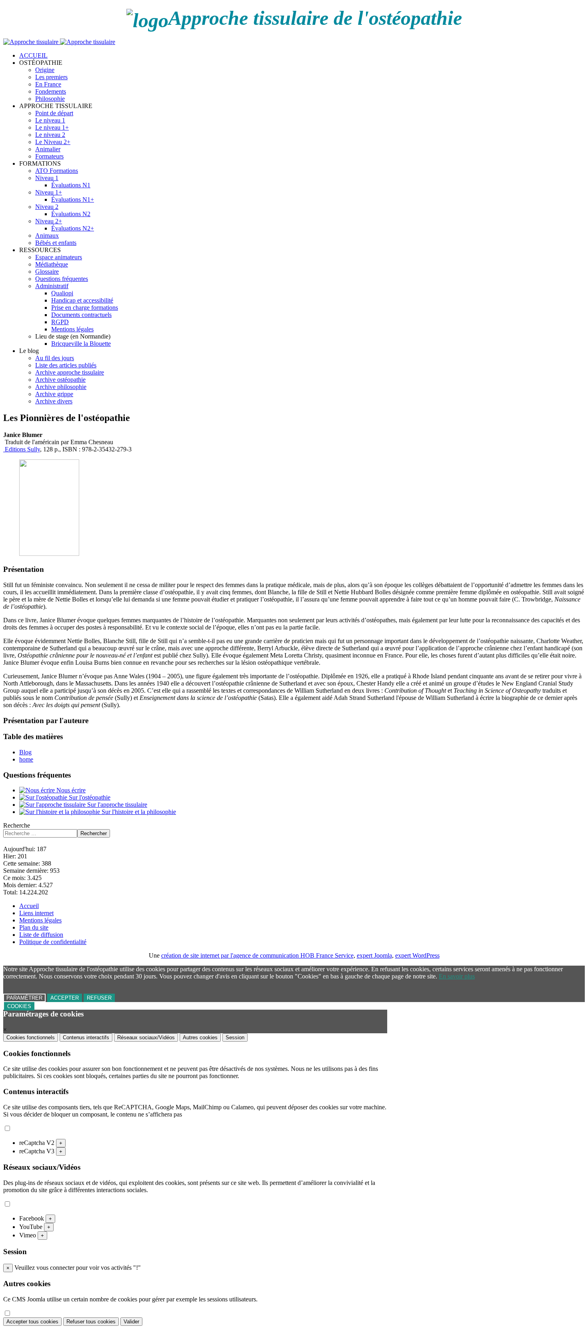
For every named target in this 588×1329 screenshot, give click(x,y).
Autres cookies (200, 1037)
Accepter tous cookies (32, 1322)
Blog (25, 752)
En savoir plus (457, 976)
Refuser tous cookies (91, 1322)
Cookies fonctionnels (30, 1037)
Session (235, 1037)
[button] (40, 62)
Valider (131, 1322)
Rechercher (93, 833)
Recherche (16, 825)
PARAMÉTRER (24, 998)
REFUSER (99, 998)
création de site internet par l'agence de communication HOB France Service (257, 955)
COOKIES (19, 1006)
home (26, 759)
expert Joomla (374, 955)
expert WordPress (417, 955)
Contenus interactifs (86, 1037)
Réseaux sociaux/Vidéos (146, 1037)
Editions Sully (21, 449)
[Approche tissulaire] (59, 41)
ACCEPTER (64, 998)
